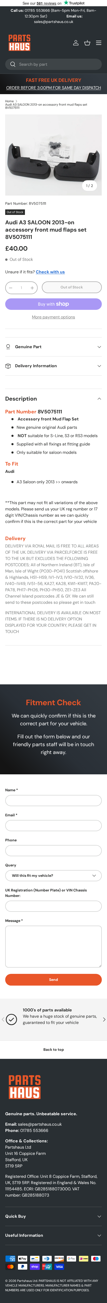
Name (10, 790)
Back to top (53, 1049)
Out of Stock (72, 287)
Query (10, 865)
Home (9, 101)
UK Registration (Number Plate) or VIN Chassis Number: (46, 893)
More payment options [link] (53, 317)
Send (53, 979)
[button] (87, 43)
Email (10, 815)
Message (12, 920)
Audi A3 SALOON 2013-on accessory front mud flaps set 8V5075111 (46, 106)
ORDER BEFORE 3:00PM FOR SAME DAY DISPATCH (53, 88)
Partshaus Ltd (27, 1281)
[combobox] (53, 64)
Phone (11, 840)
